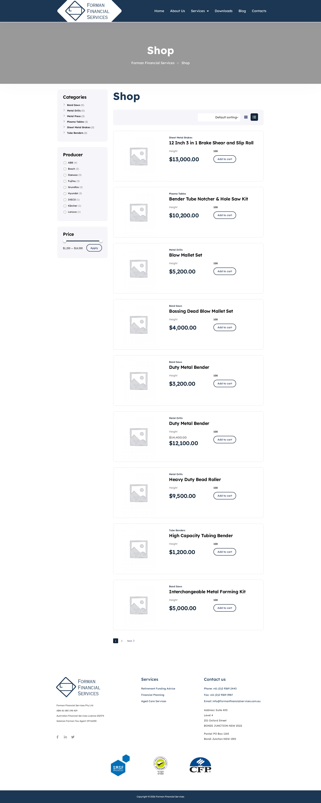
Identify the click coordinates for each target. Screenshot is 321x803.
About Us (177, 11)
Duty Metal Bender (189, 367)
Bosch (73, 168)
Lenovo (74, 211)
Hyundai (75, 193)
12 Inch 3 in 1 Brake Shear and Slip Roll (211, 142)
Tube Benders (177, 530)
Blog (242, 11)
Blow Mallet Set (185, 255)
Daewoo (75, 174)
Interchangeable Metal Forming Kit (207, 591)
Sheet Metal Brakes (180, 137)
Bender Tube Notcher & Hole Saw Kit (208, 199)
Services (198, 11)
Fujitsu (74, 180)
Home (159, 11)
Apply (94, 248)
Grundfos (75, 187)
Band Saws (175, 305)
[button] (224, 159)
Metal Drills (176, 249)
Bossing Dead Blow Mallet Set (201, 311)
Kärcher (74, 205)
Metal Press (74, 116)
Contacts (259, 11)
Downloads (224, 11)
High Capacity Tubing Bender (201, 535)
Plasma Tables (177, 193)
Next (129, 641)
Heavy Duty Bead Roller (195, 479)
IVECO (74, 199)
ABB (72, 162)
